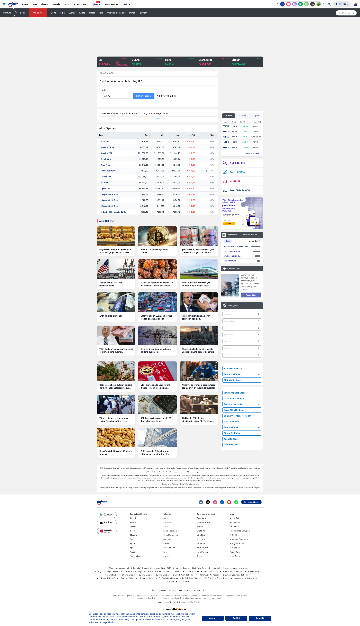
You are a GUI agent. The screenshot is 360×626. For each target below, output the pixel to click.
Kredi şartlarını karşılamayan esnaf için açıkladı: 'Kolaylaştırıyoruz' (196, 317)
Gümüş (72, 12)
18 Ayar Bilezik (145, 575)
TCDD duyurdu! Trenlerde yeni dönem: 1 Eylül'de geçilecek (196, 284)
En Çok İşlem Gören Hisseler (217, 578)
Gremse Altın (106, 177)
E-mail (166, 543)
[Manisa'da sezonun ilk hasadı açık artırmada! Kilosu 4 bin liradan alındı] (157, 269)
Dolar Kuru (201, 539)
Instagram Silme (237, 543)
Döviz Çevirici (233, 305)
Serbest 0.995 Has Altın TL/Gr (113, 212)
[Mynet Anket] (288, 4)
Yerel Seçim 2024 (211, 571)
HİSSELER (235, 181)
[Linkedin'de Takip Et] (222, 502)
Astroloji (167, 522)
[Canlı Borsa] (313, 4)
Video (132, 552)
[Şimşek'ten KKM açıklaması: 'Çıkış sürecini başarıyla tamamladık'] (199, 236)
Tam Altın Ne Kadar (233, 404)
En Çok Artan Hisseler (191, 578)
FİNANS (7, 12)
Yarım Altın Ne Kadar (234, 410)
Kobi (165, 552)
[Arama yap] (329, 4)
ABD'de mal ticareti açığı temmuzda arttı (111, 284)
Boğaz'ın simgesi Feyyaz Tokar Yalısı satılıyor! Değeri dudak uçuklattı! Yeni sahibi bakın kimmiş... (139, 571)
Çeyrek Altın (106, 159)
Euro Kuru (201, 543)
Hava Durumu (202, 552)
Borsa (22, 12)
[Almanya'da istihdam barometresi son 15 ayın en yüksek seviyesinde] (199, 371)
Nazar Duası (235, 556)
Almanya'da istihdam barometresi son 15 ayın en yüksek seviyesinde (198, 386)
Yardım (163, 590)
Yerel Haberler (136, 556)
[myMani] (95, 4)
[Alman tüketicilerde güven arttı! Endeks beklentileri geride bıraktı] (199, 335)
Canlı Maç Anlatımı (171, 535)
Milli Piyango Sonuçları (240, 531)
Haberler (134, 518)
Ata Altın (104, 182)
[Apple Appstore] (107, 523)
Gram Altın (105, 141)
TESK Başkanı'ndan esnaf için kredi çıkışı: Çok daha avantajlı (116, 350)
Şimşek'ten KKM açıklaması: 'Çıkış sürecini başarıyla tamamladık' (198, 251)
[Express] (282, 4)
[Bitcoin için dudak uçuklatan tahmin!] (157, 236)
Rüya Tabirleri (203, 547)
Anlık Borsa (38, 12)
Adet (104, 90)
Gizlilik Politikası (183, 590)
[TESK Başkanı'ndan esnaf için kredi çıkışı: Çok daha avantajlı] (116, 335)
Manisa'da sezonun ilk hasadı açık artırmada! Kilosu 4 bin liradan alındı (157, 284)
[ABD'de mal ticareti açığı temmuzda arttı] (116, 269)
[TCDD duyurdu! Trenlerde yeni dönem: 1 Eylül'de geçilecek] (199, 269)
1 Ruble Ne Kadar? (147, 578)
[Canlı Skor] (300, 4)
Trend (132, 539)
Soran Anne (235, 522)
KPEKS (226, 147)
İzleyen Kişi (253, 241)
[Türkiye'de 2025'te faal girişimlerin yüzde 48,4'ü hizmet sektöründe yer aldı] (199, 404)
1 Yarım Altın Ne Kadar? (208, 575)
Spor (132, 547)
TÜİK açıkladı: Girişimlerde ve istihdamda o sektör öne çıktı (155, 452)
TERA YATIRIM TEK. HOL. (232, 251)
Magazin (133, 535)
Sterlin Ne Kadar (232, 433)
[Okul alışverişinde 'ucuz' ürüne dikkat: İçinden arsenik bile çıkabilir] (157, 371)
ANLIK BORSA (237, 163)
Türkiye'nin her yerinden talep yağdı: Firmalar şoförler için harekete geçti (114, 419)
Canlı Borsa (201, 518)
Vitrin (165, 526)
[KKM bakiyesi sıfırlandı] (116, 302)
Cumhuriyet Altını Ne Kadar (237, 415)
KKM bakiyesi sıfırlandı (110, 315)
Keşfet (199, 556)
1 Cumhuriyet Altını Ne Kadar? (236, 575)
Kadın (132, 531)
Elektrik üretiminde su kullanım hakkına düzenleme (156, 350)
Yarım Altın (105, 165)
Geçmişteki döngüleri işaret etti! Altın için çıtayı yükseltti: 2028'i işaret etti (115, 251)
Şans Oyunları (169, 547)
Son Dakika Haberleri (139, 514)
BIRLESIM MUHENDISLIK (232, 256)
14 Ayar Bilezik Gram (109, 194)
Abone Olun (251, 295)
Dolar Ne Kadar (231, 421)
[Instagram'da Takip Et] (215, 502)
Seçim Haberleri (170, 531)
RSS (204, 590)
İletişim (155, 590)
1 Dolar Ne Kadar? (107, 578)
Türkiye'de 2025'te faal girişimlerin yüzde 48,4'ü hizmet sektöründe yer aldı (197, 419)
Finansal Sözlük (203, 522)
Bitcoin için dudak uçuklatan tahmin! (154, 251)
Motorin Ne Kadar (232, 380)
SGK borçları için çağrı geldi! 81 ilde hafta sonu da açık (156, 419)
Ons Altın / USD (107, 147)
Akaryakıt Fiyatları (233, 368)
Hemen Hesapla (143, 95)
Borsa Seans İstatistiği (206, 514)
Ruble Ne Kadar (231, 444)
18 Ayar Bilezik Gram (109, 200)
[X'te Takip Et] (208, 502)
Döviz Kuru (252, 578)
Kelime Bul (234, 518)
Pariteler (170, 581)
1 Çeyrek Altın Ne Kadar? (183, 575)
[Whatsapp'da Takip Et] (236, 502)
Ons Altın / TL (106, 153)
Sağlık (166, 518)
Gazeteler (167, 539)
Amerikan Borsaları (116, 12)
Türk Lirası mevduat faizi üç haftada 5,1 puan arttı (130, 568)
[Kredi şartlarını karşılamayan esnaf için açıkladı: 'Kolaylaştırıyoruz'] (199, 302)
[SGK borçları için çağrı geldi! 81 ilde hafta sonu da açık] (157, 404)
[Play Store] (107, 515)
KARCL (226, 137)
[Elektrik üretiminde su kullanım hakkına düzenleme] (157, 335)
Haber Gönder (253, 502)
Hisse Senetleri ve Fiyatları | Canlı (236, 246)
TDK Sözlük (235, 547)
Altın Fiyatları (202, 535)
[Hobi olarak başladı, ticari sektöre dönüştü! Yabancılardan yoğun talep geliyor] (116, 371)
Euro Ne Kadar (231, 427)
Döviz (53, 12)
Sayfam (143, 12)
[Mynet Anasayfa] (13, 3)
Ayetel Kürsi (235, 552)
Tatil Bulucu (235, 526)
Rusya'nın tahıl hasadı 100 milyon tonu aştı (115, 452)
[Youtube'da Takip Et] (229, 502)
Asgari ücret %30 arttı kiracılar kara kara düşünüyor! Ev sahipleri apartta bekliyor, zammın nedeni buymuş (202, 568)
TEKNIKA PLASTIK (230, 261)
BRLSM (226, 126)
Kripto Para (201, 531)
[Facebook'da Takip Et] (201, 502)
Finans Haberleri (192, 571)
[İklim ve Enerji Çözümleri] (319, 4)
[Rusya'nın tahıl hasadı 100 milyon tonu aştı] (116, 437)
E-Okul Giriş (235, 535)
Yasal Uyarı (196, 590)
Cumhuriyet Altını (108, 171)
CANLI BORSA (237, 172)
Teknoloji (167, 514)
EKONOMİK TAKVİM (240, 190)
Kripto (82, 12)
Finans (133, 522)
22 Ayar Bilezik (162, 575)
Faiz (101, 12)
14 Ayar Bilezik (128, 575)
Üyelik (171, 590)
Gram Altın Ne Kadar (234, 398)
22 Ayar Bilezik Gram (109, 206)
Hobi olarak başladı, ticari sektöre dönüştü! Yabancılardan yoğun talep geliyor (115, 386)
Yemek (133, 526)
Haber (92, 12)
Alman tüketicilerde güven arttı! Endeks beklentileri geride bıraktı (198, 350)
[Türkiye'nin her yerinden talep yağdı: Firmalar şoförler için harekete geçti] (116, 404)
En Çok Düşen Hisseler (168, 578)
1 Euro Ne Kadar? (126, 578)
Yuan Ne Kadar (231, 438)
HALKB (226, 142)
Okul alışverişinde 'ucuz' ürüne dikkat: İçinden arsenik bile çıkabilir (155, 386)
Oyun (232, 514)
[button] (4, 4)
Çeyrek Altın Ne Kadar (234, 392)
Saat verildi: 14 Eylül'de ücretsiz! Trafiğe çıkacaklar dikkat (157, 317)
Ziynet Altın (106, 188)
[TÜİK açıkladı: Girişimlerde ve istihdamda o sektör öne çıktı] (157, 437)
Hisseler (200, 526)
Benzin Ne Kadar (232, 374)
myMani (132, 12)
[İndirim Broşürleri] (294, 4)
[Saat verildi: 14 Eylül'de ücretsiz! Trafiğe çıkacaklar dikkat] (157, 302)
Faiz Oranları (184, 581)
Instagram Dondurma (239, 539)
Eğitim (133, 543)
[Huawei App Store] (107, 531)
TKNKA (226, 131)
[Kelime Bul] (306, 4)
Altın (62, 12)
